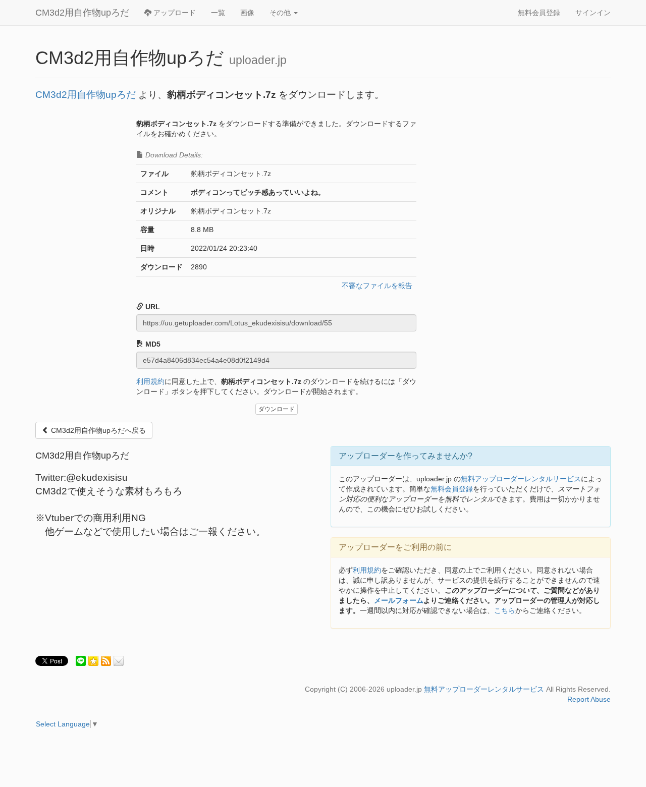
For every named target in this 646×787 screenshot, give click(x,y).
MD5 (151, 344)
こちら (504, 610)
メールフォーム (398, 600)
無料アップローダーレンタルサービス (521, 479)
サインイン (593, 13)
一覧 (218, 13)
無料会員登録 (539, 13)
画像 (247, 13)
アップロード (173, 13)
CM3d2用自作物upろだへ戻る (97, 430)
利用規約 (150, 381)
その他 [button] (281, 13)
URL (151, 307)
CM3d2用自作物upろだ (82, 13)
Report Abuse (589, 699)
